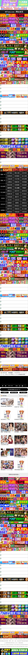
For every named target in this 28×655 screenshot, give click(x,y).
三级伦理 (9, 179)
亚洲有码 (9, 176)
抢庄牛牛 (17, 191)
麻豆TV (17, 196)
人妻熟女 (9, 182)
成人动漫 (24, 176)
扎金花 (17, 193)
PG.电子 (23, 392)
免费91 (17, 202)
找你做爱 (24, 185)
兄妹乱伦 (17, 208)
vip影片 (5, 392)
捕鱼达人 (9, 191)
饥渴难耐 (17, 185)
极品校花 (9, 211)
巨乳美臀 (24, 179)
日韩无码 (24, 211)
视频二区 (3, 180)
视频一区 (3, 174)
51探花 (24, 196)
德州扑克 (24, 191)
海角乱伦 (24, 202)
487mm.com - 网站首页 (14, 12)
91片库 (10, 199)
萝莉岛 (24, 199)
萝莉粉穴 (17, 205)
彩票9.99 (9, 193)
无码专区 (3, 204)
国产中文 (9, 208)
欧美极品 (17, 176)
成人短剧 (24, 208)
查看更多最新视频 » (14, 474)
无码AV (3, 198)
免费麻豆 (9, 205)
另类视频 (24, 182)
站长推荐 (3, 186)
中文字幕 (17, 179)
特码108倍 (14, 392)
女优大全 (17, 199)
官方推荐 (3, 192)
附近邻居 (9, 185)
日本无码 (24, 173)
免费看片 (9, 202)
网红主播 (17, 173)
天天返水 (24, 193)
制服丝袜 (17, 182)
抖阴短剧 (17, 211)
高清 (17, 385)
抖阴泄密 (24, 205)
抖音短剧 (9, 196)
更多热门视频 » (23, 395)
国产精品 (9, 173)
